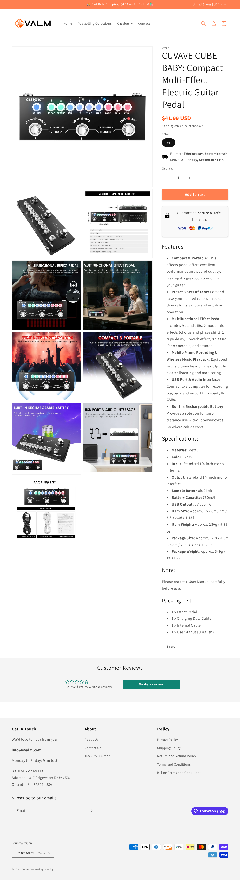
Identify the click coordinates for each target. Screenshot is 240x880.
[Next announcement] (162, 4)
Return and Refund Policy (176, 756)
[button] (124, 23)
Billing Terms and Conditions (179, 772)
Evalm (25, 869)
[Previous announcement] (78, 4)
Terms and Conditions (174, 764)
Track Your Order (97, 756)
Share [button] (171, 646)
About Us (92, 739)
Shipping (168, 126)
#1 (168, 142)
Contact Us (93, 748)
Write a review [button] (151, 684)
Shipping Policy (168, 748)
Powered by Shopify (42, 869)
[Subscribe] (91, 810)
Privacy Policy (167, 739)
